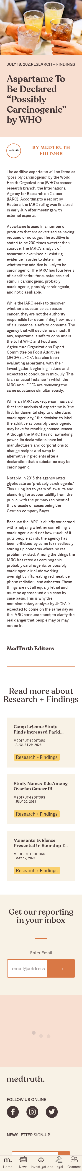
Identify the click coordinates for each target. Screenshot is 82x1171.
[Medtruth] (25, 1082)
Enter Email (41, 952)
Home (7, 1166)
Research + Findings (37, 757)
